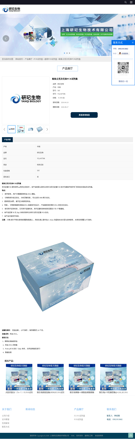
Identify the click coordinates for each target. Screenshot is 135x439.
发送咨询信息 (84, 115)
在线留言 (5, 423)
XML (73, 436)
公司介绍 (5, 416)
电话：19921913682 (114, 419)
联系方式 (5, 427)
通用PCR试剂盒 (50, 59)
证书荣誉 (5, 419)
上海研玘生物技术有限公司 (59, 436)
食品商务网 (99, 436)
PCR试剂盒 (38, 59)
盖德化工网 (89, 436)
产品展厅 (28, 59)
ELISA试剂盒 (79, 416)
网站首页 (19, 59)
